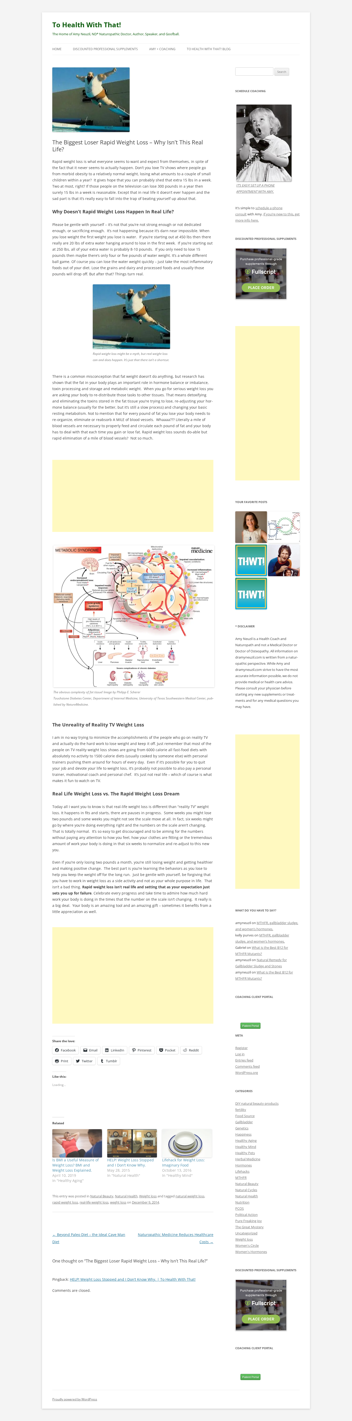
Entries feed (244, 1060)
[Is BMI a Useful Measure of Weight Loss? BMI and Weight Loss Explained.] (77, 1143)
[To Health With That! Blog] (251, 561)
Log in (240, 1054)
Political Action (246, 1214)
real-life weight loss (94, 1202)
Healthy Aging (246, 1140)
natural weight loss (189, 1196)
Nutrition (242, 1202)
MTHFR (241, 1177)
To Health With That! (86, 24)
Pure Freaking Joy (248, 1220)
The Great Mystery (249, 1227)
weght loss (118, 1202)
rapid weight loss (65, 1202)
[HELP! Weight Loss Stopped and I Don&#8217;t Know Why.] (132, 1143)
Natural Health (126, 1196)
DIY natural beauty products (257, 1103)
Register (241, 1048)
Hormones (243, 1165)
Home (57, 49)
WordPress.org (246, 1072)
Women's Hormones (251, 1251)
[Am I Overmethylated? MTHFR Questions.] (284, 561)
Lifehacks (242, 1171)
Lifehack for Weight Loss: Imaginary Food (183, 1162)
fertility (240, 1109)
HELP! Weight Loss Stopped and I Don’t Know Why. (130, 1162)
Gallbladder (244, 1122)
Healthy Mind (245, 1146)
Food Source (245, 1115)
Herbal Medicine (247, 1159)
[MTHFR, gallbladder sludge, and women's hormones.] (251, 527)
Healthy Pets (245, 1153)
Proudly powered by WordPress (74, 1399)
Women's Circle (247, 1245)
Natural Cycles (246, 1190)
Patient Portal (250, 1025)
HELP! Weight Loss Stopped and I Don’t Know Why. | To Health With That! (133, 1279)
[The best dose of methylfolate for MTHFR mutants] (284, 527)
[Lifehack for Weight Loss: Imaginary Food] (187, 1143)
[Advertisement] (132, 496)
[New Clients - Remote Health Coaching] (251, 594)
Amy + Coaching (162, 49)
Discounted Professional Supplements (105, 49)
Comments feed (247, 1066)
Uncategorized (246, 1233)
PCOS (239, 1208)
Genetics (241, 1128)
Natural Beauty (101, 1196)
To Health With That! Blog (209, 49)
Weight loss (148, 1196)
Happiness (243, 1134)
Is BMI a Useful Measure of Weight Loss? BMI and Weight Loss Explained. (75, 1165)
